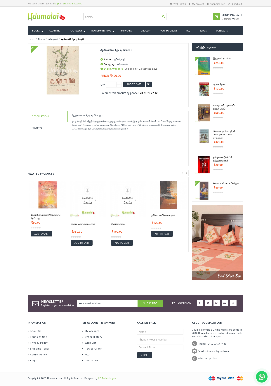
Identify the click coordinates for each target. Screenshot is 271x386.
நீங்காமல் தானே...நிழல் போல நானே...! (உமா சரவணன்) (224, 134)
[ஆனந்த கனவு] (128, 199)
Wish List (90, 342)
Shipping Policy (40, 348)
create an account (72, 3)
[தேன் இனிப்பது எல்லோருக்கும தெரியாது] (47, 194)
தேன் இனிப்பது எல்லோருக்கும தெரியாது (45, 216)
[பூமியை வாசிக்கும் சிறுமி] (168, 195)
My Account (198, 4)
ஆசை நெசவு (219, 84)
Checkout (237, 4)
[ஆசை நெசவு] (204, 89)
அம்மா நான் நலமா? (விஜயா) (226, 183)
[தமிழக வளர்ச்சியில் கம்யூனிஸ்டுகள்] (204, 165)
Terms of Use (38, 336)
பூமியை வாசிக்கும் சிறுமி (163, 215)
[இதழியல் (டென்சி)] (204, 66)
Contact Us (92, 360)
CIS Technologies (107, 378)
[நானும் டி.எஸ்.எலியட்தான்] (88, 199)
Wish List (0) (179, 4)
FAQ (87, 354)
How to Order (93, 348)
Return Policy (38, 354)
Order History (93, 336)
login (57, 3)
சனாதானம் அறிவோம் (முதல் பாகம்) (223, 107)
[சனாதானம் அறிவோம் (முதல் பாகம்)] (204, 113)
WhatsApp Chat (208, 358)
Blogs (33, 360)
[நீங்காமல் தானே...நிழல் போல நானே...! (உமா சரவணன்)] (204, 136)
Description (40, 116)
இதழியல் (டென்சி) (222, 58)
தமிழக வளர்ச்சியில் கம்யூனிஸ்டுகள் (222, 159)
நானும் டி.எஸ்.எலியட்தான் (83, 223)
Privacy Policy (39, 342)
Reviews (37, 127)
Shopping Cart (217, 4)
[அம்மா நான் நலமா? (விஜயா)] (204, 190)
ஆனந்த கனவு (118, 223)
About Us (36, 331)
